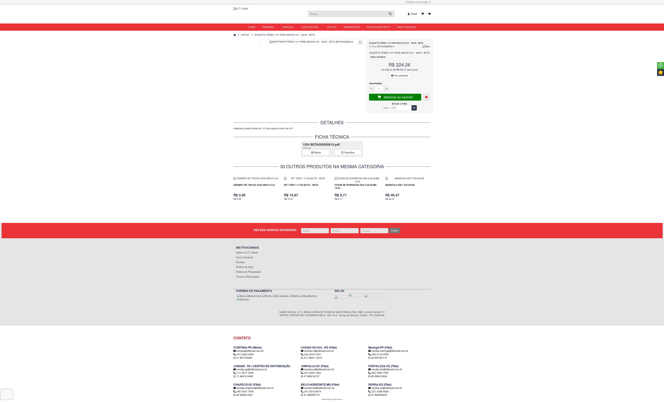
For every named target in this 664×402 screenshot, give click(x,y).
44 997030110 (378, 357)
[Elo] (276, 296)
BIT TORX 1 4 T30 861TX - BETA (301, 185)
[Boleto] (294, 296)
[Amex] (284, 296)
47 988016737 (311, 376)
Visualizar (349, 152)
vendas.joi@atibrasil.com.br (319, 369)
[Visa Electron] (308, 296)
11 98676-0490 (244, 376)
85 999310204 (378, 376)
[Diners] (267, 296)
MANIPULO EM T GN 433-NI (400, 185)
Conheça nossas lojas (417, 1)
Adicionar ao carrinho (397, 97)
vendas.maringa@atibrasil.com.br (389, 350)
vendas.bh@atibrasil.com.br (319, 388)
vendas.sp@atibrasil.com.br (252, 369)
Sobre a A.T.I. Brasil (247, 252)
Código (373, 46)
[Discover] (243, 299)
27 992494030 (378, 394)
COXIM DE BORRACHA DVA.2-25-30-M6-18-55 (356, 186)
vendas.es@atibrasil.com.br (386, 388)
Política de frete (244, 267)
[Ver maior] (360, 42)
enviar (394, 230)
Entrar (413, 13)
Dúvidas (240, 262)
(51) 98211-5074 (312, 357)
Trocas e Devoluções (247, 276)
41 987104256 (244, 357)
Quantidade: (375, 83)
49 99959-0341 (244, 394)
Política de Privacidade (248, 271)
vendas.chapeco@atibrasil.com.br (255, 388)
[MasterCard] (253, 296)
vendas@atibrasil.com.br (250, 350)
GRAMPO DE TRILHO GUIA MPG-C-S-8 (254, 185)
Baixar (317, 152)
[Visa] (240, 296)
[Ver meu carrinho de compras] (422, 13)
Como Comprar (244, 257)
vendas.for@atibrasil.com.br (386, 369)
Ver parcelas (401, 75)
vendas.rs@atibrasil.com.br (319, 350)
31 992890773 (311, 394)
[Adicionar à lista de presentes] (426, 97)
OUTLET (245, 34)
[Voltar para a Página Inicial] (234, 34)
